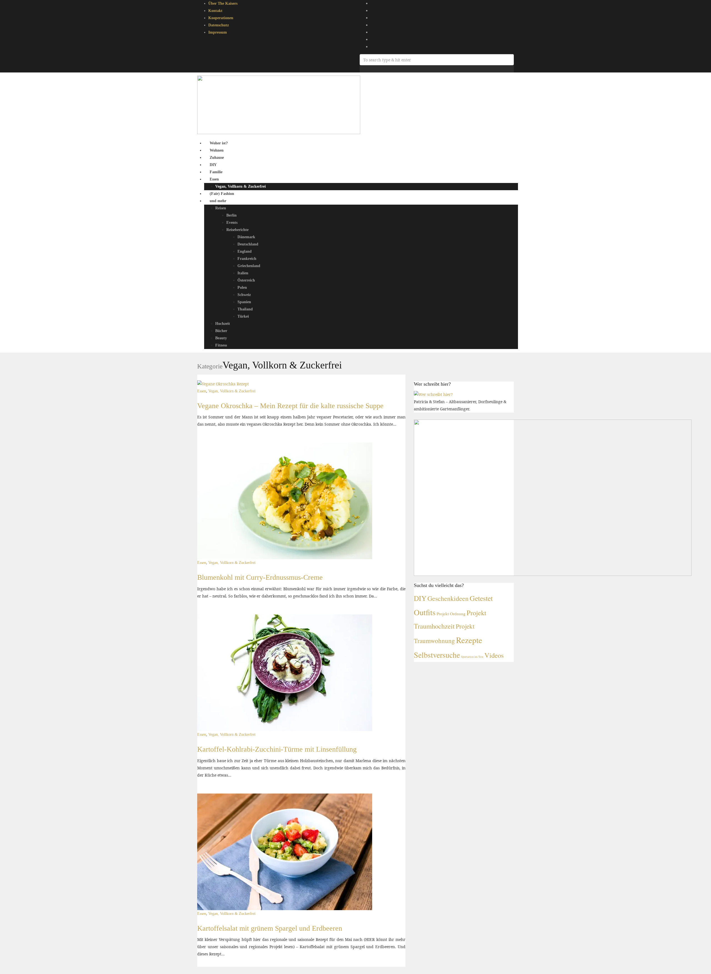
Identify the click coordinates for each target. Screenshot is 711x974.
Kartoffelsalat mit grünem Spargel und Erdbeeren (269, 928)
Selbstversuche (437, 655)
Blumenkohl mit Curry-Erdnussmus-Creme (260, 577)
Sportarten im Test (472, 657)
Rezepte (469, 639)
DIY (420, 598)
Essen (214, 179)
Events (231, 222)
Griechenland (248, 266)
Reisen (220, 208)
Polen (242, 287)
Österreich (246, 280)
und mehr (218, 201)
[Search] (361, 68)
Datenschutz (218, 25)
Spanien (244, 302)
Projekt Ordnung (451, 613)
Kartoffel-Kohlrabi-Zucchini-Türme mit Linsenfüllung (277, 749)
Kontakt (215, 11)
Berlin (231, 215)
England (244, 251)
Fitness (221, 345)
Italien (242, 273)
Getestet (481, 598)
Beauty (221, 338)
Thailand (245, 309)
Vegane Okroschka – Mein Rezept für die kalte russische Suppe (290, 406)
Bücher (221, 331)
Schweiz (244, 295)
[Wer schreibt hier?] (433, 393)
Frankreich (246, 259)
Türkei (243, 316)
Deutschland (247, 244)
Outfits (424, 612)
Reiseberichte (237, 230)
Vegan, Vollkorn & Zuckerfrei (240, 186)
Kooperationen (220, 18)
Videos (494, 655)
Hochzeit (222, 324)
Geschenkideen (448, 598)
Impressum (217, 32)
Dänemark (246, 237)
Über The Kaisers (222, 3)
